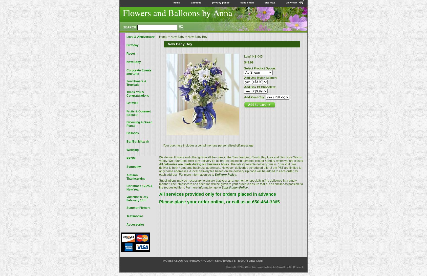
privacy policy (221, 2)
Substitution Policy (235, 187)
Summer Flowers (138, 208)
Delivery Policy (225, 174)
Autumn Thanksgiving (136, 176)
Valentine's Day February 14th (137, 198)
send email (247, 2)
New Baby (177, 37)
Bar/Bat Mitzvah (138, 141)
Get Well (132, 103)
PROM (131, 158)
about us (196, 2)
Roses (131, 53)
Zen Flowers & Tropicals (137, 83)
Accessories (136, 224)
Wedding (133, 150)
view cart (291, 2)
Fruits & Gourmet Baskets (139, 113)
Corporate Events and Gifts (139, 72)
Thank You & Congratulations (138, 93)
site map (270, 2)
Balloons (133, 133)
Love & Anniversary (141, 37)
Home (163, 37)
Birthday (133, 45)
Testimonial (135, 216)
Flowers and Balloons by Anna (177, 13)
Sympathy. (134, 167)
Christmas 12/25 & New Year (140, 187)
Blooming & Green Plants (139, 124)
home (176, 2)
